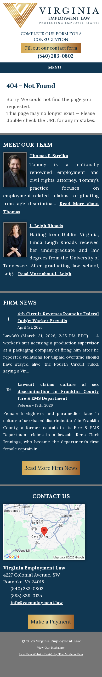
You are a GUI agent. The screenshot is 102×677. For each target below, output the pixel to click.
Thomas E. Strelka (49, 155)
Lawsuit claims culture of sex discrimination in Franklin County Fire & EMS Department (58, 391)
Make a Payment (51, 622)
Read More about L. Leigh (44, 273)
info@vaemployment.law (36, 602)
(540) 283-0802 (55, 56)
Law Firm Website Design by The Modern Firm (51, 654)
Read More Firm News (51, 468)
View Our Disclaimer (51, 647)
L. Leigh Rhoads (46, 225)
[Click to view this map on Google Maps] (44, 558)
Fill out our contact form (51, 48)
